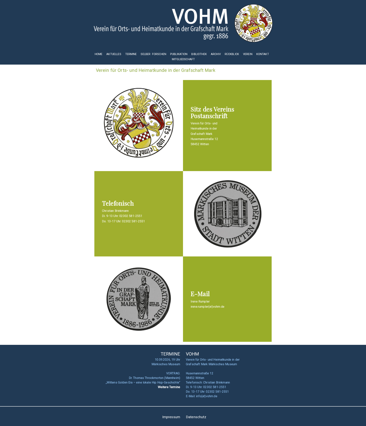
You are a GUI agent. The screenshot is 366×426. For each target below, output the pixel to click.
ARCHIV (216, 54)
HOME (99, 54)
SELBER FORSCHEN (153, 54)
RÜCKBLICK (232, 54)
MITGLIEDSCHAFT (183, 59)
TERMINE (131, 54)
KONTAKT (262, 54)
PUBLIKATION (179, 54)
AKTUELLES (113, 54)
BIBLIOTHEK (199, 54)
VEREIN (247, 54)
